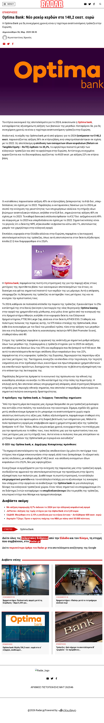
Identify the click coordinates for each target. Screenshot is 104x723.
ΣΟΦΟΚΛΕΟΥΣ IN (9, 597)
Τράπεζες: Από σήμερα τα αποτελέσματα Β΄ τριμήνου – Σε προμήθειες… (75, 648)
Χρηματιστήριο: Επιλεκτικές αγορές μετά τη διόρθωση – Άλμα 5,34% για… (22, 601)
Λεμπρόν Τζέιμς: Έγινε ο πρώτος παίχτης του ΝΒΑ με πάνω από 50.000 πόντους (48, 518)
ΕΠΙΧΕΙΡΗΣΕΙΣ (9, 12)
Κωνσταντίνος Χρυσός (20, 37)
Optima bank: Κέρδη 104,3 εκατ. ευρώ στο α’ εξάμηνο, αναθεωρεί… (22, 648)
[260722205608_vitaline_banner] (52, 262)
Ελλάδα (64, 538)
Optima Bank (27, 529)
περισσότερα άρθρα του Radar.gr (28, 547)
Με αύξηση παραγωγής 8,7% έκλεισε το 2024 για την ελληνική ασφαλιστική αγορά (48, 507)
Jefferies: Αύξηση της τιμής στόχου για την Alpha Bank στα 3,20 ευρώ (42, 511)
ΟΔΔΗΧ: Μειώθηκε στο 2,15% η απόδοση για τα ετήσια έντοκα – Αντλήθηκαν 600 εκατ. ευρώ (53, 515)
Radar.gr (35, 541)
